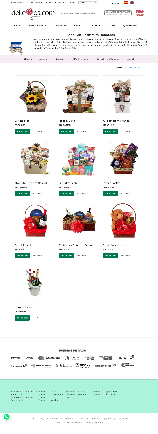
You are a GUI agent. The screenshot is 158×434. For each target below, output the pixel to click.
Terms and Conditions (89, 418)
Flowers (28, 59)
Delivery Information (37, 25)
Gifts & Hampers (80, 59)
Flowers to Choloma (48, 391)
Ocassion (43, 59)
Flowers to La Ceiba (48, 400)
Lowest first (132, 67)
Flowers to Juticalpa (49, 397)
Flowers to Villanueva (104, 394)
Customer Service (54, 418)
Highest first (142, 67)
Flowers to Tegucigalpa (105, 391)
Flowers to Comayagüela (51, 394)
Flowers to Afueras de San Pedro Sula (24, 393)
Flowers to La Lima (75, 391)
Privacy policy (122, 418)
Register (72, 2)
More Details (37, 131)
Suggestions (108, 418)
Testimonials (60, 25)
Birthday (60, 59)
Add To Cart (22, 131)
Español (96, 25)
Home (17, 25)
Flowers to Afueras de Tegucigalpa (22, 398)
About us (33, 418)
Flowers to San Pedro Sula (76, 396)
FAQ (42, 418)
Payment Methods (94, 423)
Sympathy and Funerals (108, 59)
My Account (62, 2)
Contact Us (79, 25)
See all (130, 59)
